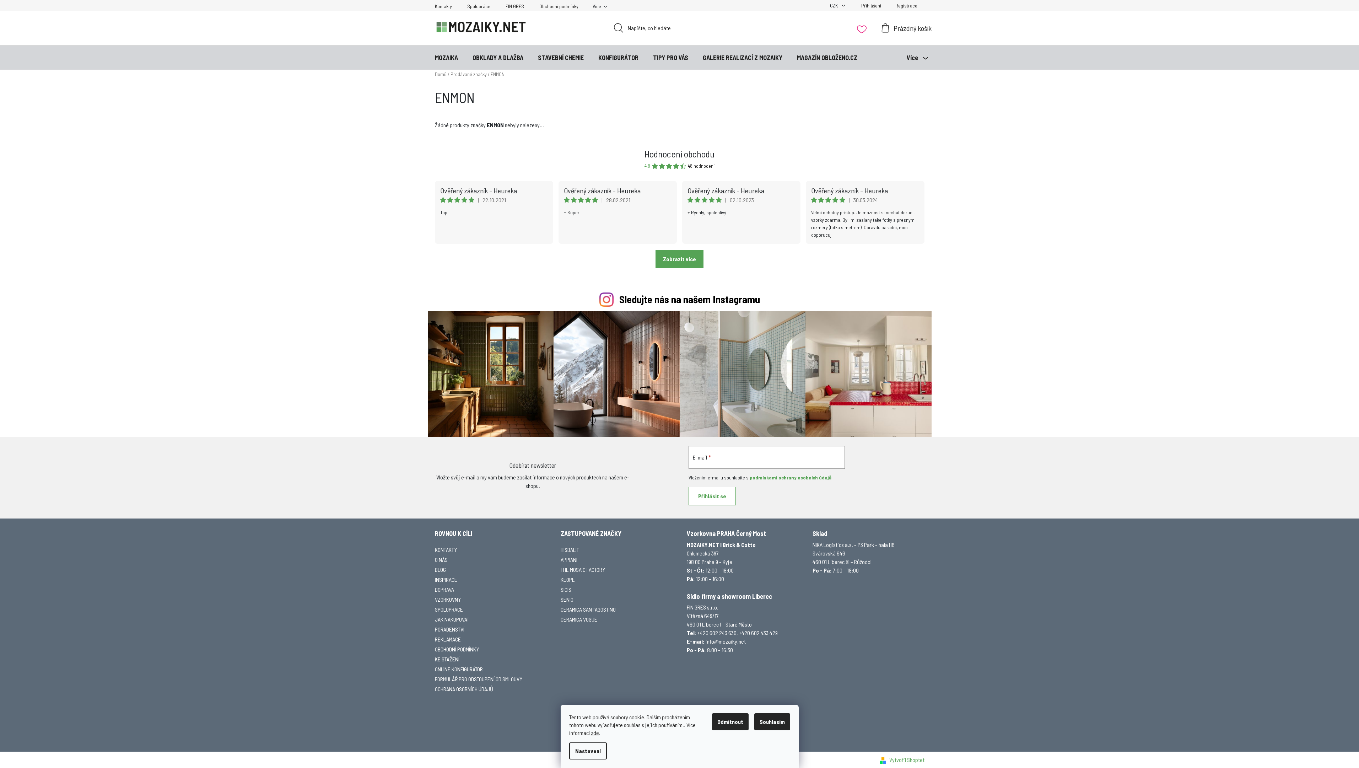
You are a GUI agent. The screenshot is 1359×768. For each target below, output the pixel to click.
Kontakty (443, 6)
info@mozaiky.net (726, 641)
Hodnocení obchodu (679, 153)
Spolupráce (478, 6)
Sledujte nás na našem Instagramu (689, 299)
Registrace (906, 5)
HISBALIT (570, 549)
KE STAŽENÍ (447, 659)
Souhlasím (772, 721)
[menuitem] (446, 57)
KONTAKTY (446, 549)
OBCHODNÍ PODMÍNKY (457, 649)
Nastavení (588, 750)
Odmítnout (730, 721)
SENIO (567, 599)
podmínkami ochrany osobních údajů (790, 477)
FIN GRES (515, 6)
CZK (834, 5)
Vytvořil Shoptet (906, 759)
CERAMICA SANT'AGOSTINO (588, 609)
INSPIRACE (446, 579)
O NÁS (441, 559)
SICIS (566, 589)
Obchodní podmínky (558, 6)
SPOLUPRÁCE (449, 609)
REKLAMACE (448, 639)
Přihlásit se (712, 496)
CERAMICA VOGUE (579, 619)
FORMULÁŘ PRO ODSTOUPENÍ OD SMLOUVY (478, 679)
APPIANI (569, 559)
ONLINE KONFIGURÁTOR (459, 669)
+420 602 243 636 (717, 632)
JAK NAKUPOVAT (452, 619)
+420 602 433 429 (758, 632)
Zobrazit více (679, 259)
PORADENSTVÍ (449, 629)
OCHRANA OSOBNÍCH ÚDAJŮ (464, 689)
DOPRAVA (444, 589)
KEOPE (568, 579)
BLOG (440, 569)
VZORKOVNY (448, 599)
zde (595, 732)
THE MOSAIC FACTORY (583, 569)
